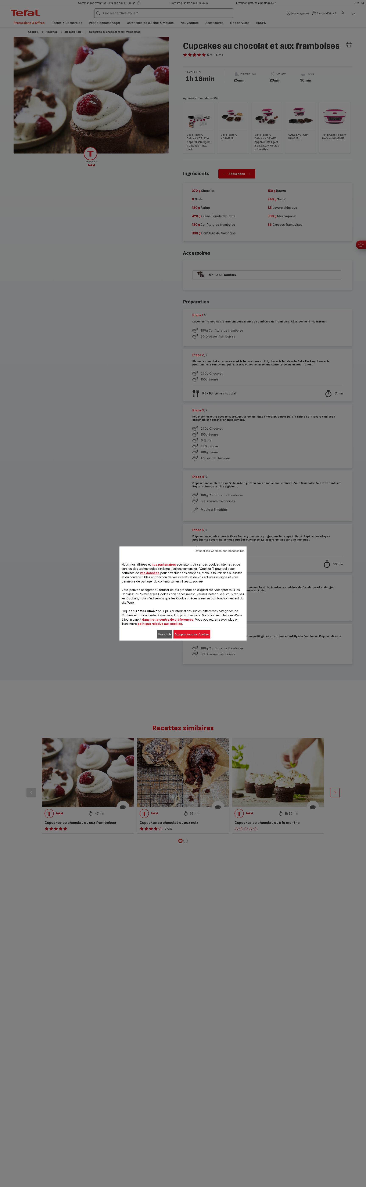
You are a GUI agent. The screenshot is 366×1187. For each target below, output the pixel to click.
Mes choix (164, 634)
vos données (149, 573)
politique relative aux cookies (160, 623)
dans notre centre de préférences (168, 619)
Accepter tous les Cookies (192, 634)
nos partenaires (164, 564)
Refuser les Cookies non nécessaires (219, 550)
